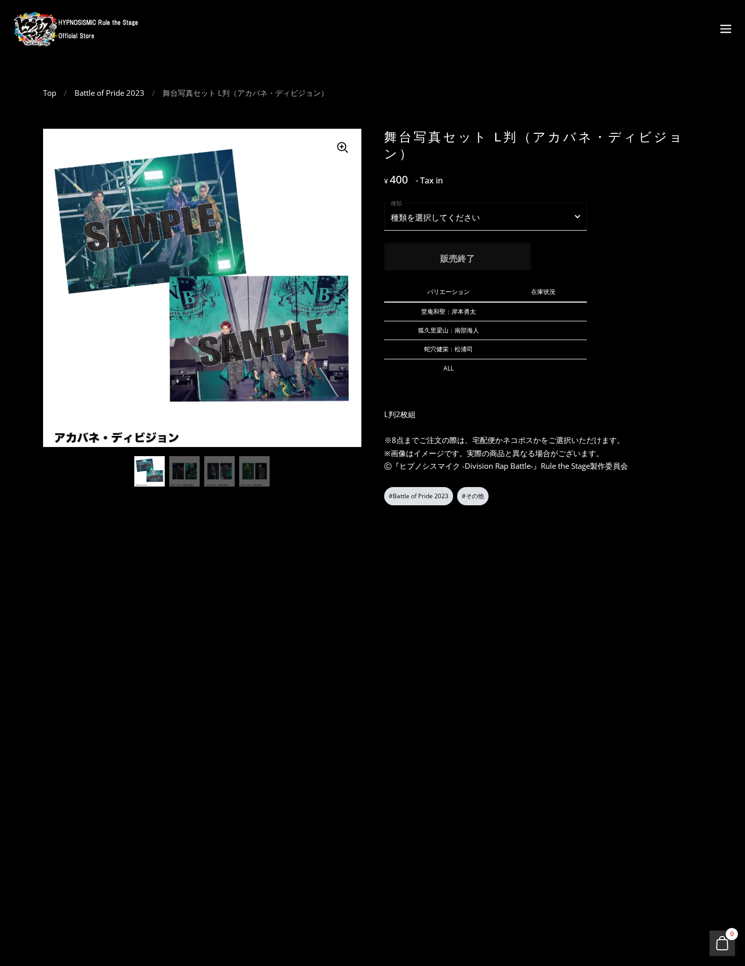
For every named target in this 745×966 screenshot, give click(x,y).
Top (49, 93)
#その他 (473, 496)
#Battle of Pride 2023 (419, 496)
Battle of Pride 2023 (109, 93)
